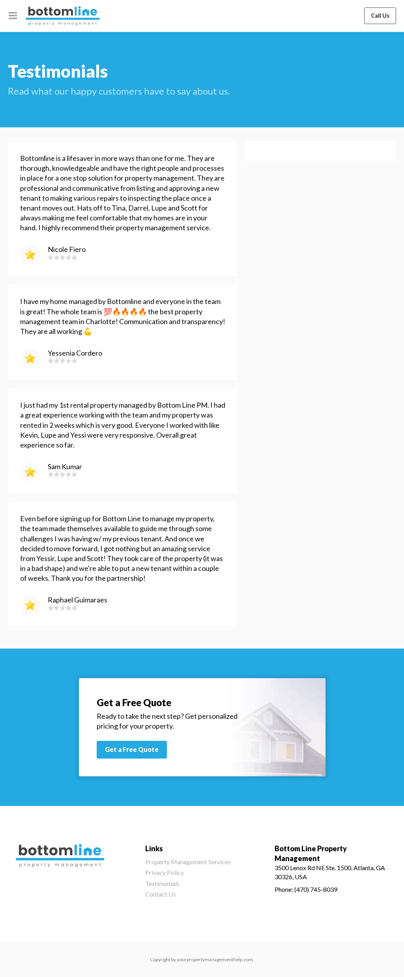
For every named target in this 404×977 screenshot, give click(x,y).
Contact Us (160, 894)
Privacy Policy (164, 872)
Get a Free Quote (132, 749)
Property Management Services (188, 861)
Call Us (380, 15)
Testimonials (162, 883)
